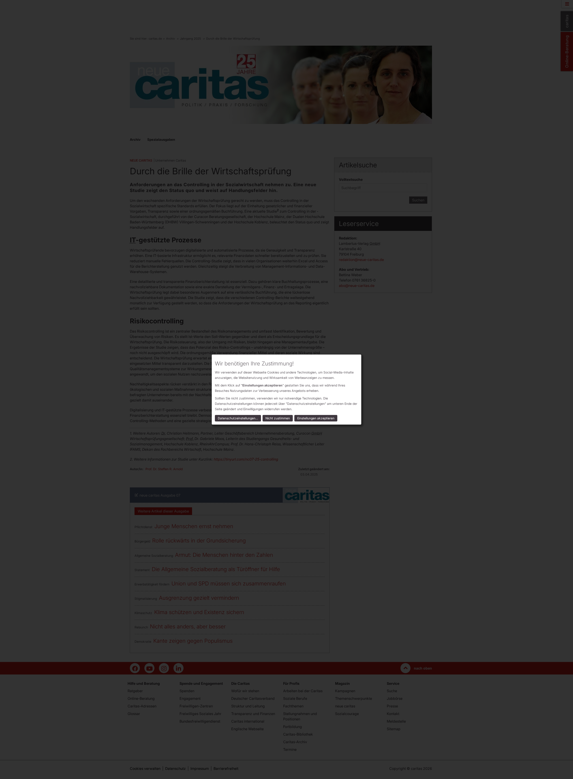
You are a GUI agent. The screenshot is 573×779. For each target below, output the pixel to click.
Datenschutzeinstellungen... (238, 418)
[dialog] (286, 389)
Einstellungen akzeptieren (315, 418)
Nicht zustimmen (277, 418)
